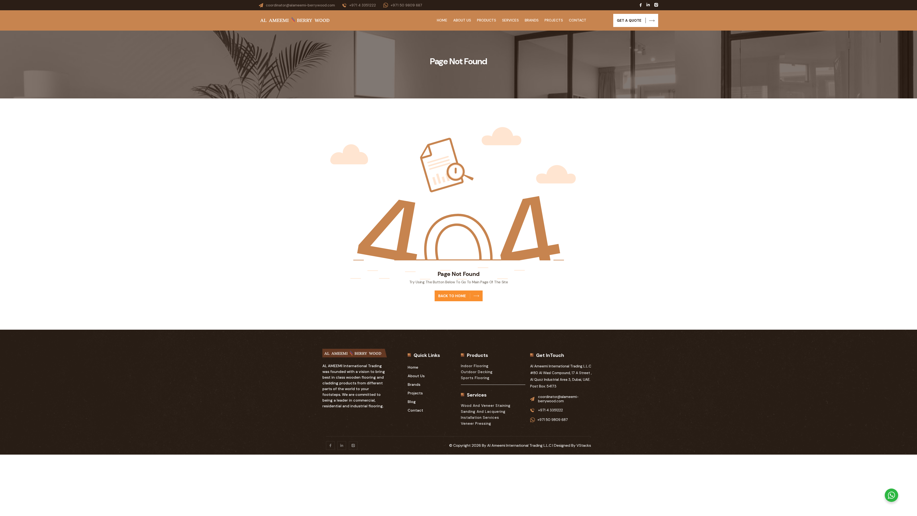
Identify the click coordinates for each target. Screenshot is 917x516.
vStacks (583, 445)
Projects (553, 20)
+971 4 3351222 (362, 5)
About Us (462, 20)
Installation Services (480, 417)
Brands (531, 20)
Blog (412, 401)
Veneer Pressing (476, 423)
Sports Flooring (475, 378)
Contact (577, 20)
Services (510, 20)
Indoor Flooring (475, 366)
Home (442, 20)
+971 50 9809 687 (406, 5)
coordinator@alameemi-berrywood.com (300, 5)
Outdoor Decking (477, 372)
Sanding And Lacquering (483, 411)
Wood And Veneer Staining (486, 405)
